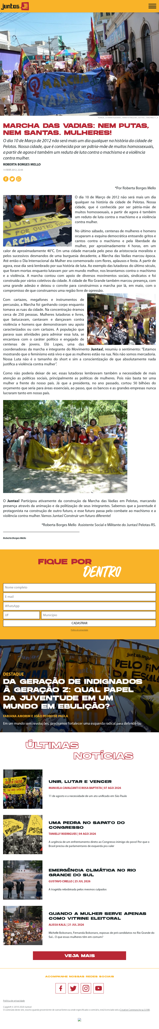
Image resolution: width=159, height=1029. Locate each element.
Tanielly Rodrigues (63, 834)
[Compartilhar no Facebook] (5, 179)
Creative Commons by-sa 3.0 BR (135, 1010)
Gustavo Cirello (60, 881)
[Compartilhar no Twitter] (12, 179)
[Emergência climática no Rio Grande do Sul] (26, 880)
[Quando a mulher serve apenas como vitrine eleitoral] (26, 925)
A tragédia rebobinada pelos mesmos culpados (78, 889)
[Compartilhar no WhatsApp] (18, 179)
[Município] (98, 615)
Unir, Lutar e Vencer (80, 782)
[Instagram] (86, 988)
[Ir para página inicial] (15, 9)
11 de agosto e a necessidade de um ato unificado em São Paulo (88, 796)
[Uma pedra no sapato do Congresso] (26, 834)
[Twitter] (73, 988)
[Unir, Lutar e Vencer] (26, 789)
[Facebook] (60, 988)
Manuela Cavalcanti (64, 788)
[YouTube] (98, 988)
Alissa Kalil (57, 925)
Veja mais (79, 956)
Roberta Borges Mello (22, 164)
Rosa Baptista (91, 788)
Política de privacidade (79, 630)
